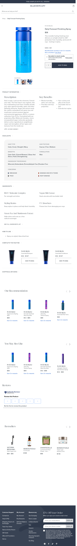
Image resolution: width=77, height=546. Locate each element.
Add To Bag (29, 261)
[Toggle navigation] (2, 6)
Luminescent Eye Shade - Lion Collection (45, 450)
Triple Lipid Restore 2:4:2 (61, 450)
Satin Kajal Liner (11, 451)
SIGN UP (69, 520)
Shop (3, 18)
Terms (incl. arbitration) (51, 538)
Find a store (68, 58)
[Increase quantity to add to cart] (51, 65)
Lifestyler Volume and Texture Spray (62, 368)
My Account (20, 515)
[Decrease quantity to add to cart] (46, 65)
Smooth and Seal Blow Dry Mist (29, 314)
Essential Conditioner (61, 253)
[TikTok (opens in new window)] (52, 543)
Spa (30, 525)
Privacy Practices (61, 534)
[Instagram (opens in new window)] (44, 543)
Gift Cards (5, 533)
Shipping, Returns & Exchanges (8, 522)
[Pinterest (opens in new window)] (56, 543)
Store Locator (33, 519)
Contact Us (5, 515)
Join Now (58, 52)
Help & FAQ (5, 519)
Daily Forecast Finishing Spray (16, 18)
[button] (73, 5)
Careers (31, 528)
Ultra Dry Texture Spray (45, 314)
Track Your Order (7, 526)
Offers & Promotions (8, 536)
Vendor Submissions (32, 532)
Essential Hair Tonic (63, 314)
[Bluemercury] (37, 6)
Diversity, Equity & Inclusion (34, 536)
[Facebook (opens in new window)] (48, 543)
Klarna (4, 539)
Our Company (33, 515)
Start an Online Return (8, 530)
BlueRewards (21, 519)
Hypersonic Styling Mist (12, 314)
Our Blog (31, 541)
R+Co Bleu (49, 26)
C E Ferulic (26, 450)
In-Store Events (33, 522)
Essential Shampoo (27, 253)
